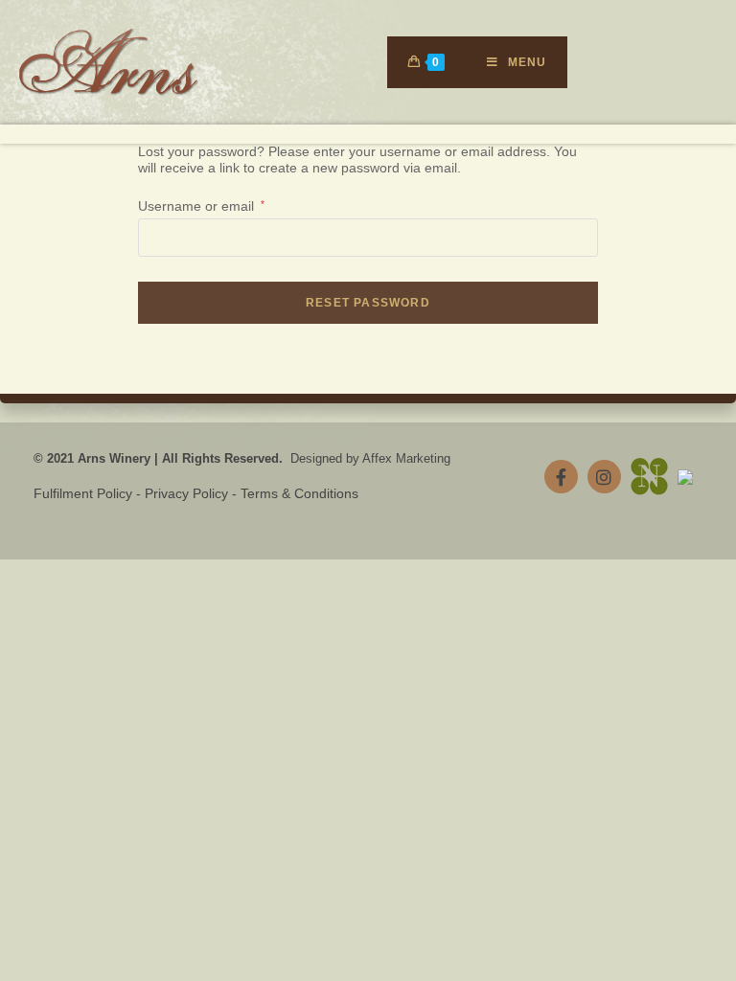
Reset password (368, 302)
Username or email (201, 206)
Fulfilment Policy (83, 493)
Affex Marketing (406, 458)
